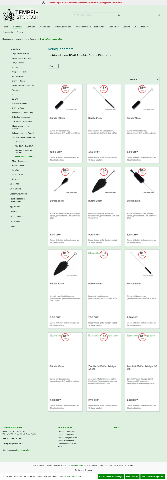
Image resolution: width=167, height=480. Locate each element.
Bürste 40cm (95, 283)
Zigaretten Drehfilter (20, 54)
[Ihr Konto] (159, 15)
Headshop (15, 49)
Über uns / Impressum (67, 431)
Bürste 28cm (57, 200)
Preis (52, 66)
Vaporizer (16, 90)
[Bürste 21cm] (103, 98)
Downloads (15, 221)
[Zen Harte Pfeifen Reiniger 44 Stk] (103, 346)
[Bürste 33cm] (65, 264)
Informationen (65, 427)
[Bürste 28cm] (65, 181)
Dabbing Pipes (18, 108)
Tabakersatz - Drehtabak (22, 121)
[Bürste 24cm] (142, 98)
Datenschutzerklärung (67, 444)
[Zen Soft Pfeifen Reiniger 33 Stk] (142, 346)
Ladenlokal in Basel (66, 435)
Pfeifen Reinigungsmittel (24, 156)
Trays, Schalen (18, 63)
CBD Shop (14, 184)
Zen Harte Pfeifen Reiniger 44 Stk (102, 367)
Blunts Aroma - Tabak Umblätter (21, 127)
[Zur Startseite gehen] (20, 14)
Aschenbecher (18, 76)
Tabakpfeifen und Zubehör (23, 138)
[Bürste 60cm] (65, 346)
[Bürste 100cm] (65, 98)
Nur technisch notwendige (110, 476)
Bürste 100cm (57, 118)
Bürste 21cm (95, 118)
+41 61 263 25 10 (11, 438)
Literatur (13, 211)
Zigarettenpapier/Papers (22, 58)
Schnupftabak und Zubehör (23, 133)
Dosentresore (17, 174)
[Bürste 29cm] (142, 181)
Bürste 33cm (57, 283)
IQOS (14, 94)
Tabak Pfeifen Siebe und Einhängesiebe (23, 151)
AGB (60, 447)
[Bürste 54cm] (142, 264)
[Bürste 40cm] (103, 264)
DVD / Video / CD (18, 216)
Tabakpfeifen (19, 142)
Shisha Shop (15, 189)
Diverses (15, 179)
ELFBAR (15, 99)
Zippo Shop (15, 206)
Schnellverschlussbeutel (22, 117)
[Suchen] (119, 14)
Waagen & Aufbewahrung (22, 112)
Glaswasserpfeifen (19, 103)
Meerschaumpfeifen (20, 161)
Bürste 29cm (133, 200)
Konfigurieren (132, 476)
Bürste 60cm (57, 366)
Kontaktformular (22, 450)
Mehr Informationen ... (74, 476)
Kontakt (118, 427)
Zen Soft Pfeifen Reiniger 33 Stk (142, 367)
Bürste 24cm (134, 118)
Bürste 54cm (134, 283)
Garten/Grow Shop (18, 194)
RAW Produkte (18, 165)
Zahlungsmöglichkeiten (67, 438)
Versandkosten (77, 465)
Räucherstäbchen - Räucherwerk (18, 200)
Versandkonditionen (66, 441)
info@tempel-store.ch (13, 443)
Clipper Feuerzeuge (20, 72)
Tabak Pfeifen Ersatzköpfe (24, 146)
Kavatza (15, 170)
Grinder (15, 67)
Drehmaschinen (18, 81)
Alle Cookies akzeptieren (152, 476)
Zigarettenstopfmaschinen (23, 85)
